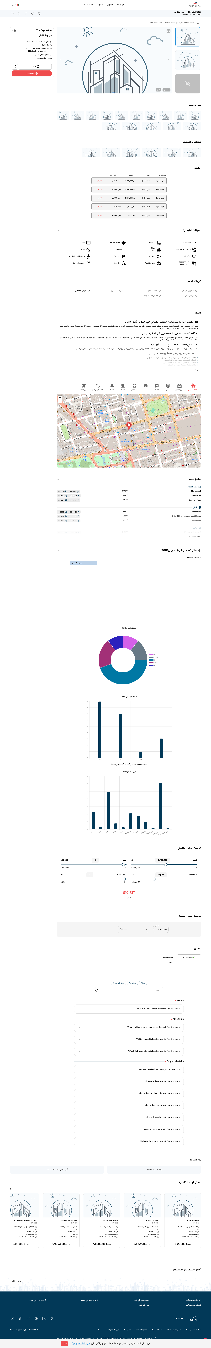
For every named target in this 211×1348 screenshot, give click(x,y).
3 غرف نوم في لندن (89, 1300)
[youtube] (36, 1318)
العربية (13, 5)
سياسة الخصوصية (193, 1329)
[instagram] (28, 1318)
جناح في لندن (143, 1305)
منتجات (100, 4)
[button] (187, 36)
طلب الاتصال (30, 73)
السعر (157, 926)
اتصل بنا (128, 1329)
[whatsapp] (13, 1318)
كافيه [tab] (123, 389)
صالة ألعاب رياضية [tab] (98, 389)
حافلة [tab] (157, 389)
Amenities (132, 983)
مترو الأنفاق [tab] (179, 389)
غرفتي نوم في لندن (141, 1300)
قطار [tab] (168, 389)
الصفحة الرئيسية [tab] (193, 389)
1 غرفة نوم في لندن (193, 1300)
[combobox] (133, 929)
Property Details (118, 983)
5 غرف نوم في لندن (193, 1305)
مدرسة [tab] (145, 389)
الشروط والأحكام (174, 1329)
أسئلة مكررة (157, 1329)
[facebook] (52, 1318)
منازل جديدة (121, 4)
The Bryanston (156, 23)
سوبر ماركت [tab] (83, 389)
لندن (199, 23)
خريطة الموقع (113, 1329)
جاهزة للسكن (39, 55)
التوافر (100, 180)
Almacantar (170, 23)
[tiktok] (20, 1318)
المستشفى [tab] (134, 389)
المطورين (110, 4)
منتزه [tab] (112, 389)
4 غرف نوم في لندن (37, 1300)
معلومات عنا (88, 4)
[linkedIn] (44, 1318)
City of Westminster (186, 23)
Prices (143, 983)
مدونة (100, 1329)
